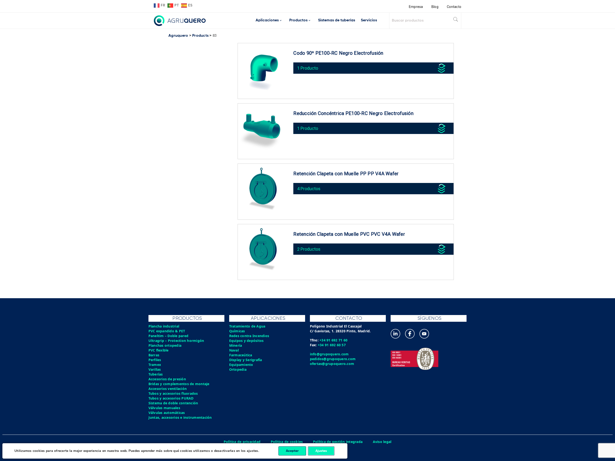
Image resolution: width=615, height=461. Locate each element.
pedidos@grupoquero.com (333, 359)
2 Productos (308, 249)
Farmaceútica (240, 355)
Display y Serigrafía (245, 360)
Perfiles (154, 360)
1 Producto (307, 68)
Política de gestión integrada (338, 441)
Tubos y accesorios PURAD (171, 398)
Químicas (237, 331)
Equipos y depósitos (246, 340)
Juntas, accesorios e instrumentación (180, 417)
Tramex (154, 364)
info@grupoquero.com (329, 354)
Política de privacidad (242, 441)
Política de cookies (287, 441)
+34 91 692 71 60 (333, 340)
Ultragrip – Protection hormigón (176, 340)
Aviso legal (382, 441)
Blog (434, 7)
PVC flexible (158, 350)
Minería (235, 345)
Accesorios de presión (167, 379)
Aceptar (292, 451)
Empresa (416, 7)
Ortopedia (237, 369)
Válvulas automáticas (166, 412)
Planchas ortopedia (165, 345)
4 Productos (308, 188)
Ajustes (321, 451)
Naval (234, 350)
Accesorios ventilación (167, 388)
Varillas (154, 369)
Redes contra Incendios (249, 336)
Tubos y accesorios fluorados (173, 393)
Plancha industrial (163, 326)
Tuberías (155, 374)
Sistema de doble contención (173, 403)
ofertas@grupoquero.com (332, 363)
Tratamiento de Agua (247, 326)
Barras (154, 355)
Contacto (454, 7)
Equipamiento (241, 364)
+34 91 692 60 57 (332, 345)
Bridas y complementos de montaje (178, 384)
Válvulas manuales (164, 408)
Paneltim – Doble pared (168, 336)
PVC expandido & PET (166, 331)
